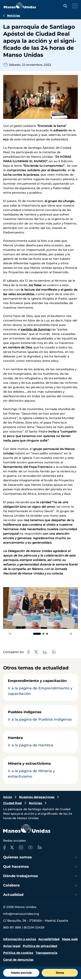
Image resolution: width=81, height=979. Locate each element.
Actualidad (13, 895)
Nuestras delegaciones (36, 797)
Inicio (7, 797)
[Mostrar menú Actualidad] (76, 894)
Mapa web (70, 939)
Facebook (4, 847)
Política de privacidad (40, 946)
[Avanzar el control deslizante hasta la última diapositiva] (10, 633)
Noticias (13, 15)
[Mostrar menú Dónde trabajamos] (76, 876)
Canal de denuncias (18, 959)
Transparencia (46, 953)
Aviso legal (11, 946)
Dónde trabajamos (20, 876)
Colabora (11, 885)
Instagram (20, 847)
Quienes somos (17, 857)
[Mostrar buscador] (64, 6)
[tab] (37, 634)
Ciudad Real (12, 803)
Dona (60, 973)
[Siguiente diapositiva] (70, 633)
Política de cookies (18, 953)
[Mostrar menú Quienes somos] (76, 857)
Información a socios (19, 939)
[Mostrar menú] (74, 6)
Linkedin (39, 847)
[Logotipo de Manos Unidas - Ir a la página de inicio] (20, 7)
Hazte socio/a (21, 973)
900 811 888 (12, 927)
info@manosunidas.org (21, 914)
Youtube (30, 847)
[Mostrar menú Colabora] (76, 885)
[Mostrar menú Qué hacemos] (76, 866)
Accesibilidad (49, 939)
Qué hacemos (16, 866)
